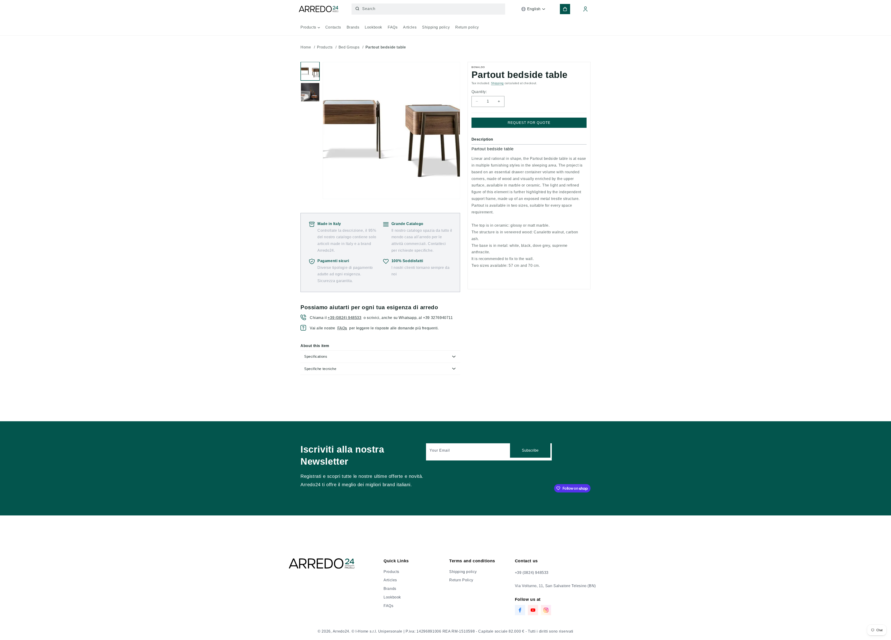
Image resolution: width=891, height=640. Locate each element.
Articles (390, 580)
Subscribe (530, 450)
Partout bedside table (385, 47)
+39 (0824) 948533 (344, 318)
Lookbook (392, 597)
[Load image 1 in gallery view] (310, 71)
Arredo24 (341, 631)
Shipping (497, 83)
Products (325, 47)
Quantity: (479, 92)
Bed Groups (349, 47)
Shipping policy (463, 572)
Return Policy (461, 580)
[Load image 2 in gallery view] (310, 92)
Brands (390, 589)
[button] (310, 28)
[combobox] (428, 9)
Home (305, 47)
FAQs (342, 328)
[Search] (357, 8)
